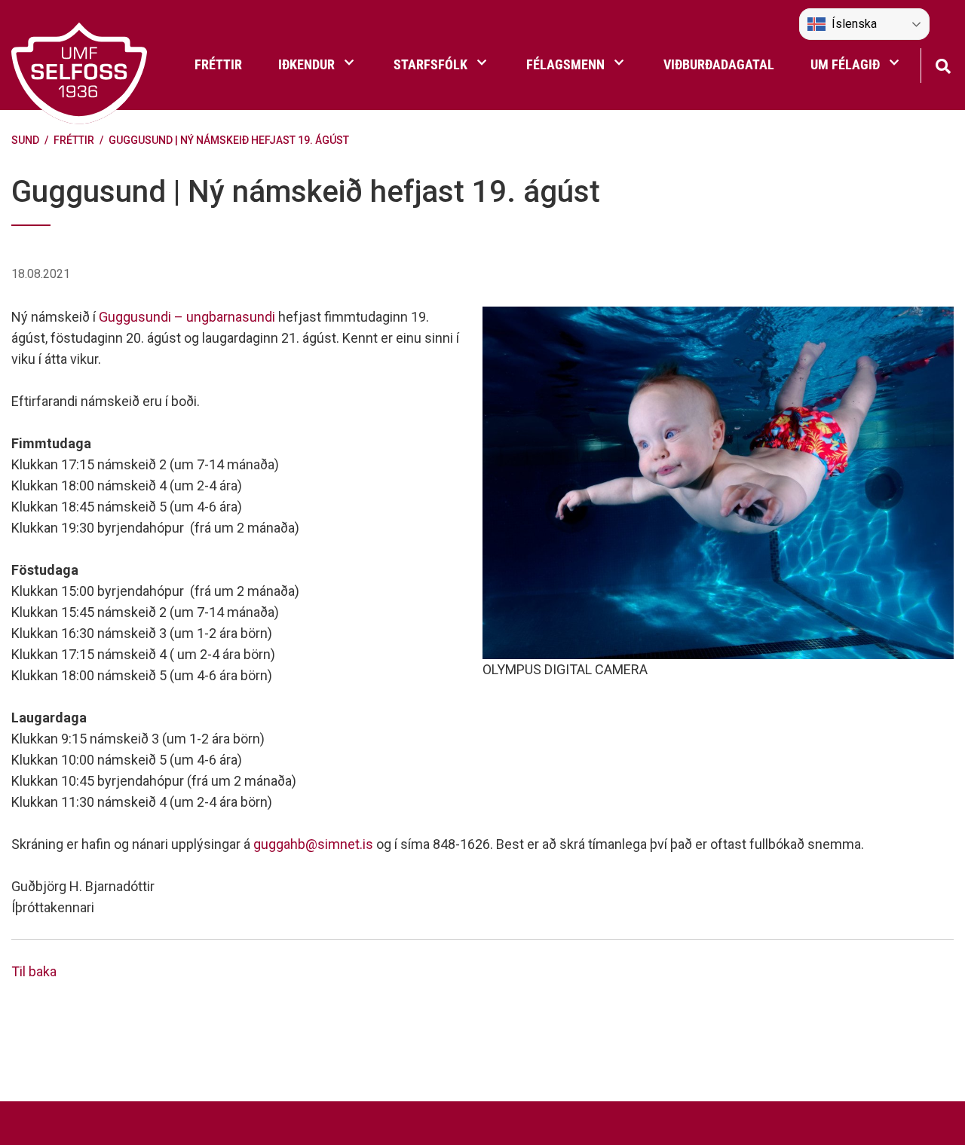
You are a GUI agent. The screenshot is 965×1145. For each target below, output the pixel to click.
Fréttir (74, 140)
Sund (25, 140)
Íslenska (854, 24)
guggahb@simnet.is (313, 844)
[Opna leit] (943, 64)
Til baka (34, 971)
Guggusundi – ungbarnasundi (187, 317)
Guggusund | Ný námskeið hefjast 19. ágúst (229, 140)
